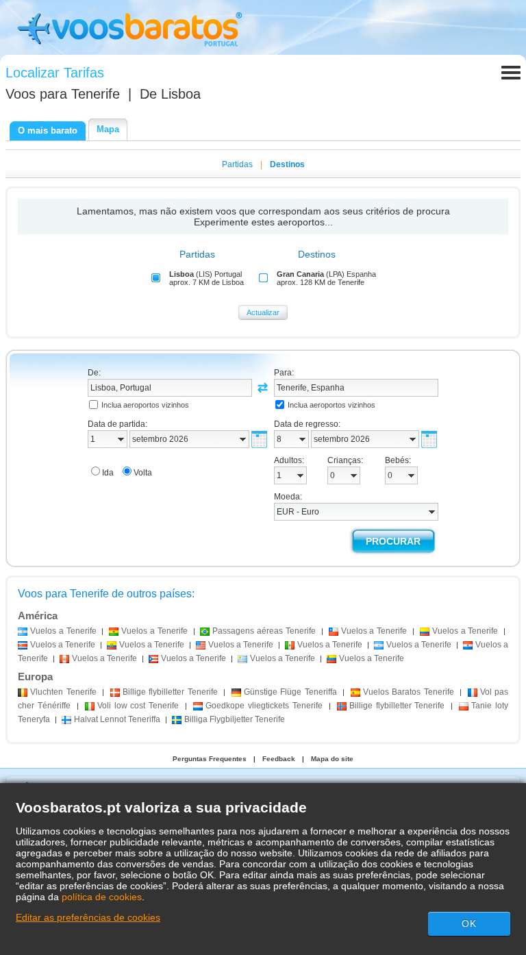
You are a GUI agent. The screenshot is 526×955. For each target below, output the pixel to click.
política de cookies (102, 896)
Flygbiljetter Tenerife (234, 719)
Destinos (287, 164)
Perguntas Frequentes (210, 758)
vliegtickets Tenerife (264, 705)
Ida (108, 473)
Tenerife (63, 692)
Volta (143, 473)
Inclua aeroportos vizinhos (145, 405)
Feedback (278, 758)
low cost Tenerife (138, 705)
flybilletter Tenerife (170, 692)
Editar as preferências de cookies (88, 917)
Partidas (237, 164)
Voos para (62, 93)
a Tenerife (63, 631)
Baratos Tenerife (408, 692)
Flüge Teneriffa (290, 692)
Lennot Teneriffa (117, 719)
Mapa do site (332, 758)
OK (469, 923)
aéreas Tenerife (264, 631)
